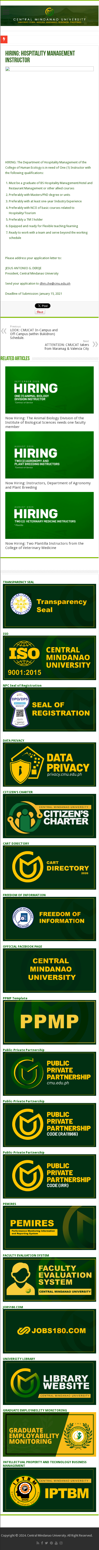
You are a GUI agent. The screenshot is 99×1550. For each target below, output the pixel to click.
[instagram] (61, 1543)
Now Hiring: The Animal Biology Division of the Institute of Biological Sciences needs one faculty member (45, 422)
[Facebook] (42, 1543)
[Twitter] (46, 1543)
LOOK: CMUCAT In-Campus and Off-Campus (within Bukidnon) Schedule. (34, 332)
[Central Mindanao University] (49, 15)
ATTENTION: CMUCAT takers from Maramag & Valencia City (66, 345)
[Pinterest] (51, 1543)
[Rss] (38, 1543)
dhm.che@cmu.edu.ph (55, 283)
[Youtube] (56, 1543)
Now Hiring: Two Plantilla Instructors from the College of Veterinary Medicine (44, 545)
